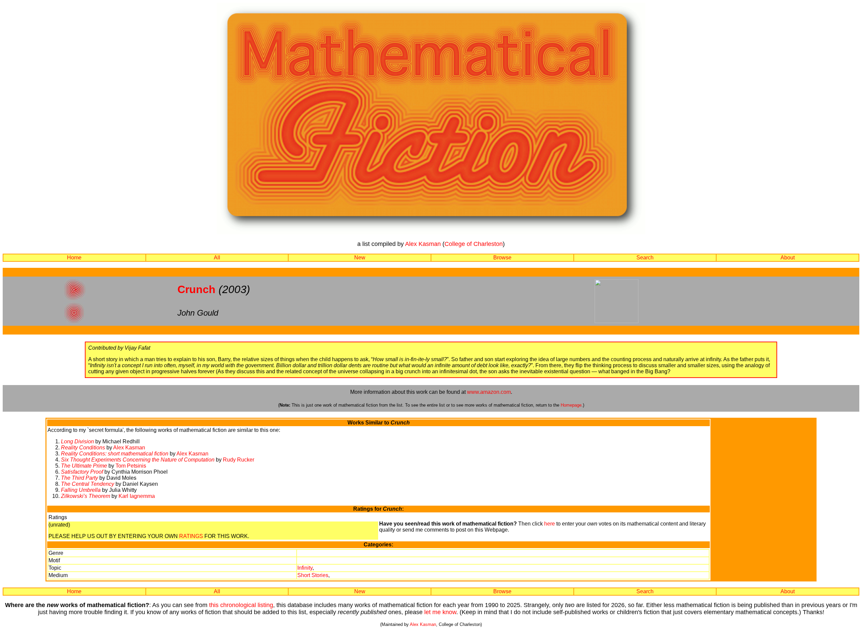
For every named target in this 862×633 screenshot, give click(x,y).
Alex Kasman (423, 244)
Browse (502, 257)
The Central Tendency (87, 484)
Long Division (77, 441)
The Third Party (79, 478)
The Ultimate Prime (84, 466)
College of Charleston (473, 244)
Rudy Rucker (238, 460)
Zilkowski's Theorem (85, 496)
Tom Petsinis (130, 466)
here (549, 524)
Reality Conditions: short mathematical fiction (114, 453)
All (217, 257)
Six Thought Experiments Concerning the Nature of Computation (137, 460)
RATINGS (191, 536)
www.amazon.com (489, 392)
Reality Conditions (83, 447)
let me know (440, 612)
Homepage (571, 405)
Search (645, 257)
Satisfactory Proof (82, 472)
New (359, 257)
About (788, 257)
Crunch (196, 289)
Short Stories (312, 575)
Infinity (304, 568)
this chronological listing (241, 605)
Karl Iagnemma (137, 496)
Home (74, 257)
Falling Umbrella (81, 490)
